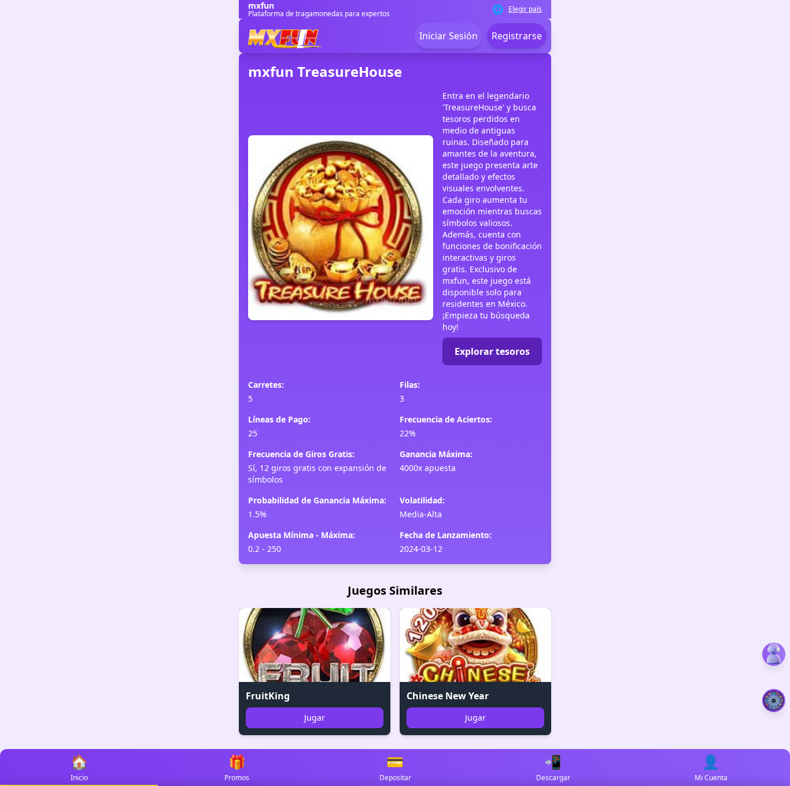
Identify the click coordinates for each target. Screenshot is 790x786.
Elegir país (525, 9)
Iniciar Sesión (448, 35)
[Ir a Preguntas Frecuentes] (773, 654)
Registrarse (517, 35)
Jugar (314, 717)
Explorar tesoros (492, 351)
